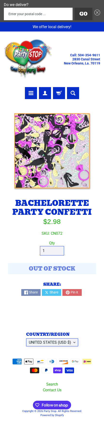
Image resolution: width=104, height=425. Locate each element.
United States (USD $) (50, 342)
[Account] (45, 93)
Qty (52, 243)
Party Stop (50, 411)
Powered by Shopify (52, 415)
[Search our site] (73, 93)
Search (52, 384)
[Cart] (59, 93)
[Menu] (31, 93)
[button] (96, 14)
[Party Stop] (28, 59)
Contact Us (52, 390)
